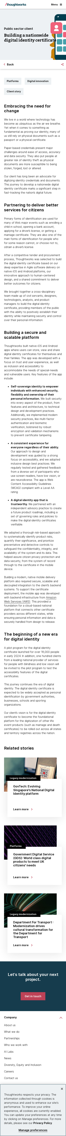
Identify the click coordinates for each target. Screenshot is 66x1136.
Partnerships (12, 1038)
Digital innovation (38, 81)
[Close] (62, 1089)
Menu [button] (54, 4)
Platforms (13, 81)
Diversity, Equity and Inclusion (22, 1065)
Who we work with (16, 1045)
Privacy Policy (42, 1123)
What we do (11, 1031)
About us (10, 1025)
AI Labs (9, 1051)
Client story (14, 91)
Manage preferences (33, 1130)
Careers (9, 1071)
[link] (33, 996)
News (7, 1058)
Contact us (11, 1078)
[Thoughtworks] (15, 4)
